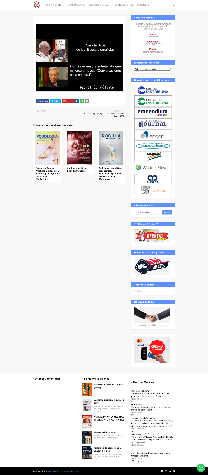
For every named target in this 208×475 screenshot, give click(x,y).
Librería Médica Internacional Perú (63, 471)
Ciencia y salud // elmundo (143, 418)
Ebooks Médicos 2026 (104, 432)
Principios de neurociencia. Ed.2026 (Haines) (107, 449)
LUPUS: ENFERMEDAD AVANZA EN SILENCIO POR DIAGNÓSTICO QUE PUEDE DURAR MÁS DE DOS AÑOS (152, 439)
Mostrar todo (138, 461)
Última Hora (136, 404)
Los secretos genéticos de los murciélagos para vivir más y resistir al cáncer (151, 395)
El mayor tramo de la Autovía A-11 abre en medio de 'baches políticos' (150, 408)
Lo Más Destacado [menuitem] (124, 4)
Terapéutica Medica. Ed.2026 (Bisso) (108, 386)
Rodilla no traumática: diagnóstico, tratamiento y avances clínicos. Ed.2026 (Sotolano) (111, 173)
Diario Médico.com (140, 390)
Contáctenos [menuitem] (143, 4)
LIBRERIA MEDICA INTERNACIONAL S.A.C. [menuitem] (65, 4)
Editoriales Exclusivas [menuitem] (99, 4)
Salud (133, 450)
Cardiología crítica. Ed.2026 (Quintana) (76, 169)
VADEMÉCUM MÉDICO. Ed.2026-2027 (109, 401)
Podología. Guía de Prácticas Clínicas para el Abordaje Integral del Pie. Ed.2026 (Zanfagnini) (48, 173)
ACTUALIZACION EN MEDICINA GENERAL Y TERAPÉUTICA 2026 (109, 418)
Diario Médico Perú (140, 434)
